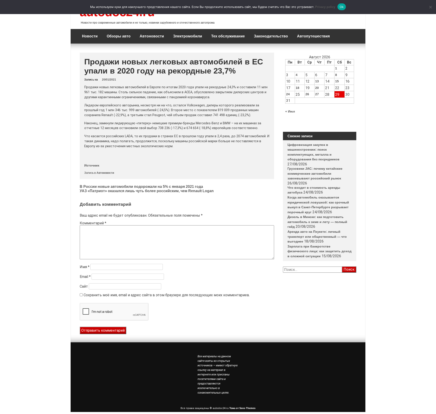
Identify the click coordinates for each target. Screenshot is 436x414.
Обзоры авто (119, 36)
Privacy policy (325, 7)
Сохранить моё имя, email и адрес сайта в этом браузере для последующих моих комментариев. (167, 295)
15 (337, 81)
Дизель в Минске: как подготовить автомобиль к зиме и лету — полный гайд (317, 221)
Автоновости (152, 36)
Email (85, 276)
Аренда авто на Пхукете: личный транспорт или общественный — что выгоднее (317, 236)
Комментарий (93, 223)
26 (307, 94)
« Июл (290, 111)
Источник (91, 165)
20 (317, 88)
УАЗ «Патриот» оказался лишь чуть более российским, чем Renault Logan (147, 191)
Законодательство (271, 36)
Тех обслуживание (228, 36)
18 (297, 88)
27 (317, 94)
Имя (84, 267)
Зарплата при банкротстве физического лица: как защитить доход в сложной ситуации (319, 251)
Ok (342, 7)
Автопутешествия (313, 36)
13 (317, 81)
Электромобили (187, 36)
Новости (90, 36)
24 (288, 94)
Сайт (84, 286)
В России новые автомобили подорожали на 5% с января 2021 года (141, 187)
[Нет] (430, 7)
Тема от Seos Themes (242, 408)
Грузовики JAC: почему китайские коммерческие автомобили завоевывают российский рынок (314, 173)
